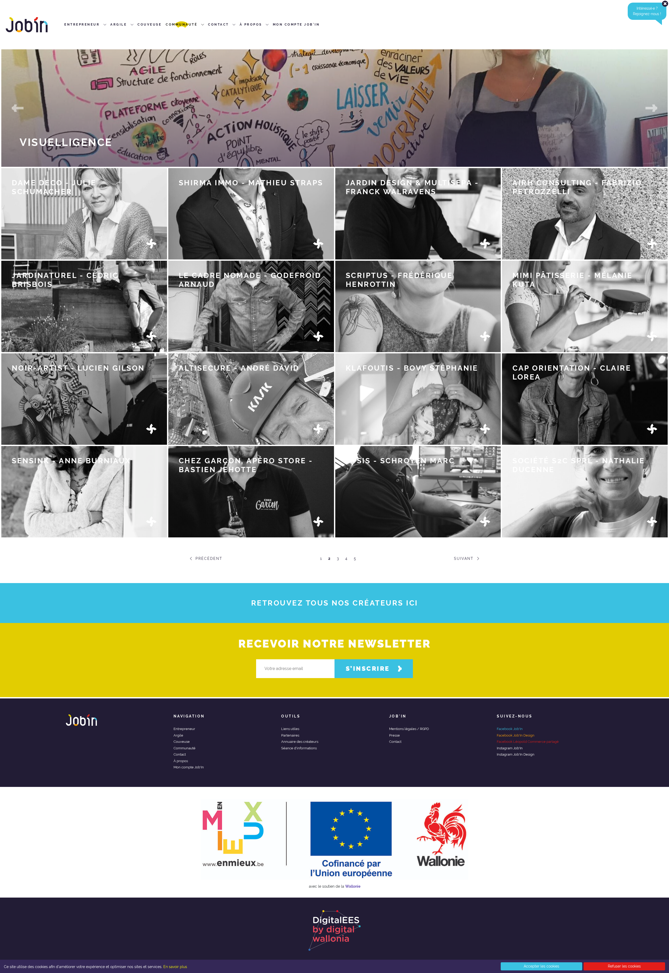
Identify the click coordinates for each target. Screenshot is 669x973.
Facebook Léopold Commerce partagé (528, 742)
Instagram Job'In (510, 748)
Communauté (184, 748)
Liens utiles (290, 729)
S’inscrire (368, 668)
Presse (394, 735)
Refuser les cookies (624, 966)
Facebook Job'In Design (515, 735)
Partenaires (290, 735)
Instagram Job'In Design (515, 754)
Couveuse (182, 742)
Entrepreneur (184, 729)
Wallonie (352, 886)
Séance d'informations (299, 748)
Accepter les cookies (541, 966)
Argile (178, 735)
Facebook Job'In (510, 729)
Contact (180, 754)
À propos (181, 761)
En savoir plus (175, 967)
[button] (17, 108)
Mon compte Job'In (189, 767)
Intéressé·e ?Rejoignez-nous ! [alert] (647, 11)
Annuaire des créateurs (299, 742)
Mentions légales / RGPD (409, 729)
